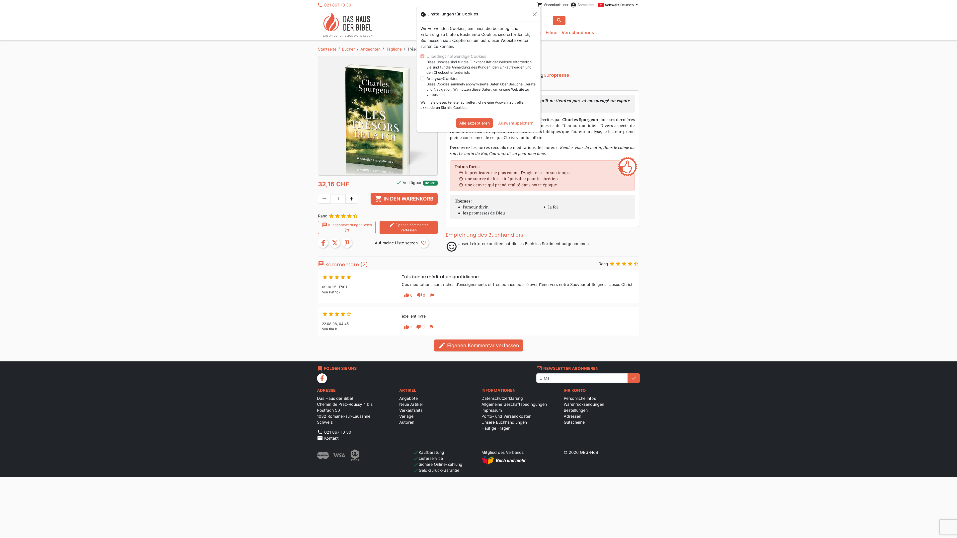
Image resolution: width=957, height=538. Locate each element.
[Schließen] (535, 14)
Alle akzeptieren (474, 123)
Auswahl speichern (515, 123)
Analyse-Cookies (442, 78)
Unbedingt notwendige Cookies (456, 56)
